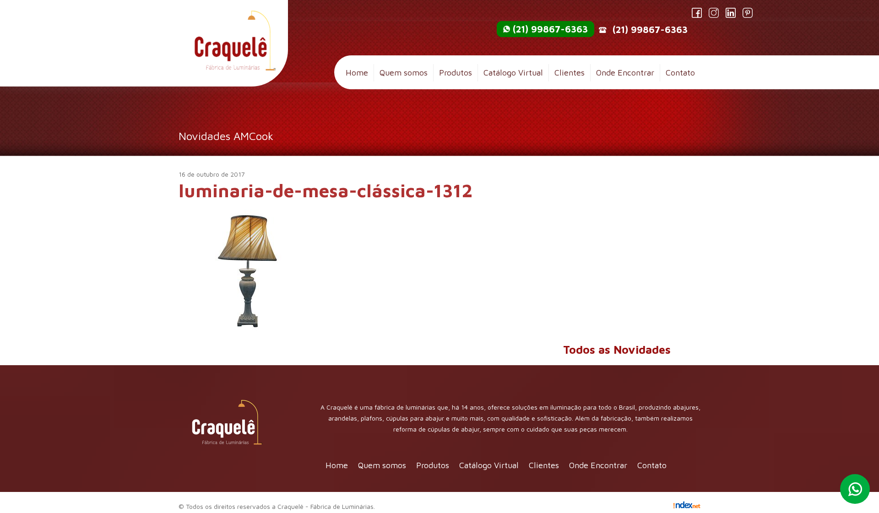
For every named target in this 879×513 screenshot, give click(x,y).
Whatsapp (855, 489)
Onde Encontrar (625, 72)
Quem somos (404, 72)
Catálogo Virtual (513, 72)
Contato (680, 72)
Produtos (455, 72)
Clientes (569, 72)
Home (357, 72)
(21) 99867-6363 (550, 29)
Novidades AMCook (226, 136)
